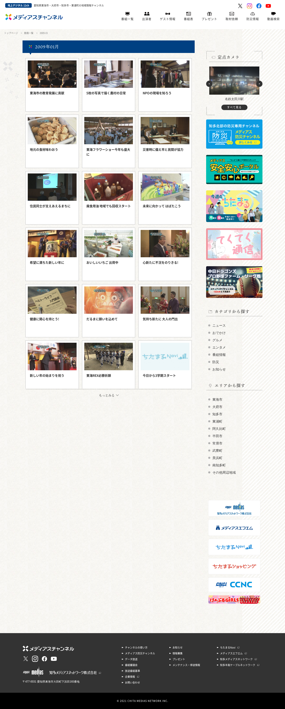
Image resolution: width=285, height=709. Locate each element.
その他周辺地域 (224, 472)
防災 (215, 362)
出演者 (146, 19)
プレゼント (209, 19)
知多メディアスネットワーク (236, 659)
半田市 (217, 436)
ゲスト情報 (167, 19)
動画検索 (273, 19)
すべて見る (234, 107)
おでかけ (219, 333)
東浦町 (217, 421)
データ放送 (131, 659)
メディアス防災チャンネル (140, 653)
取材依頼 (232, 19)
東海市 (217, 399)
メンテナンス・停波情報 (186, 665)
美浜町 (217, 458)
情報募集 (178, 653)
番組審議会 (131, 665)
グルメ (217, 340)
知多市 (217, 414)
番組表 (188, 19)
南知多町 (219, 465)
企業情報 (130, 676)
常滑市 (217, 443)
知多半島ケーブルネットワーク (237, 665)
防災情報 (252, 19)
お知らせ (219, 369)
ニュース (219, 325)
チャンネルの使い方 (136, 647)
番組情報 (219, 354)
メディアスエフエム (231, 653)
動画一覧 (28, 33)
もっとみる (107, 395)
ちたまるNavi (227, 647)
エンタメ (219, 347)
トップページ (11, 33)
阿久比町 (219, 428)
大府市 (217, 407)
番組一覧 (127, 19)
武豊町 (217, 450)
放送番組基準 (132, 671)
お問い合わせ (132, 682)
